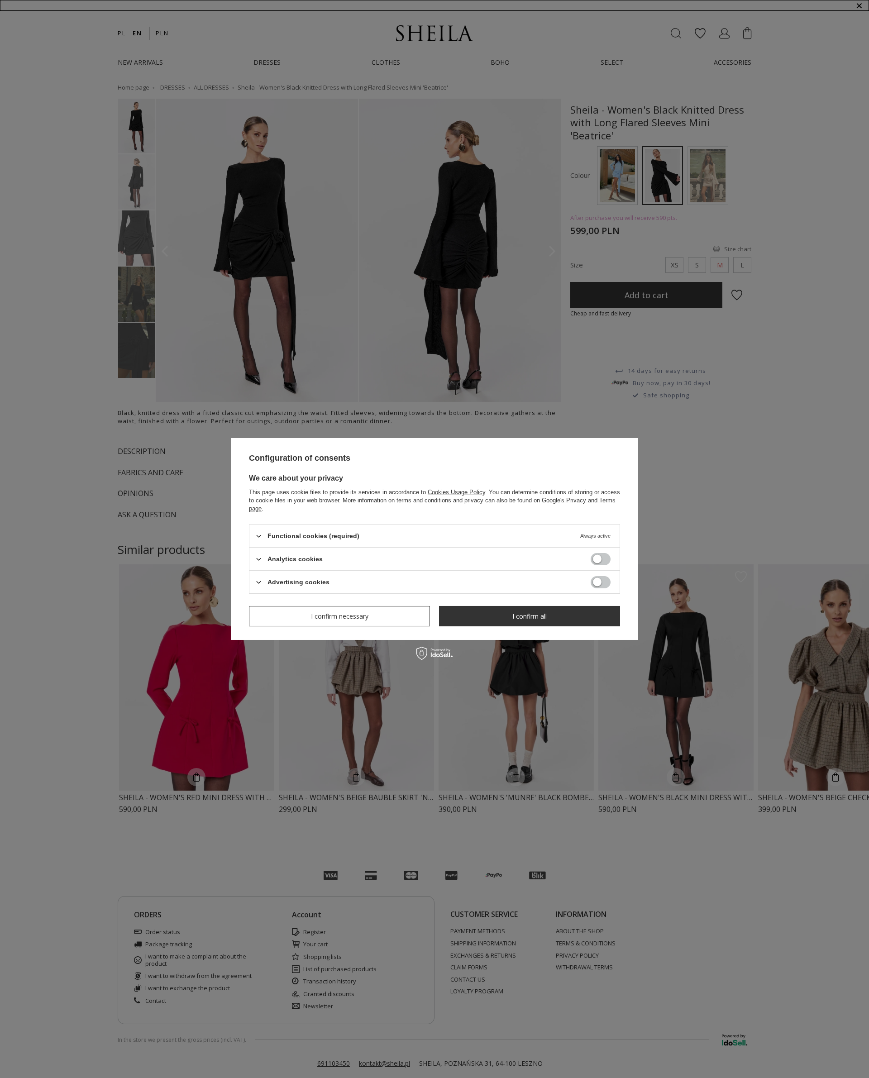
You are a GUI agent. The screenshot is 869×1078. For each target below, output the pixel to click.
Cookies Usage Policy (456, 492)
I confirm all (529, 615)
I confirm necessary (339, 615)
